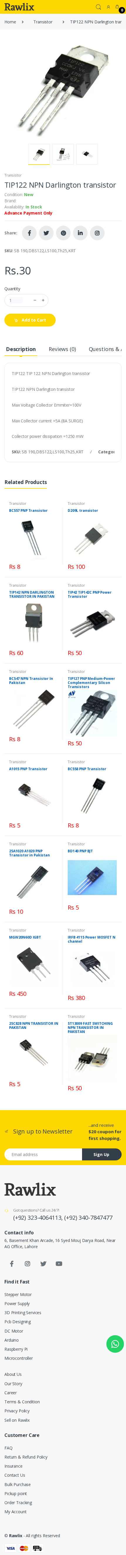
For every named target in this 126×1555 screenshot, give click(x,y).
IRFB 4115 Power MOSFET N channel (91, 939)
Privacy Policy (17, 1411)
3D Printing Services (22, 1312)
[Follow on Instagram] (97, 233)
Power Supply (17, 1303)
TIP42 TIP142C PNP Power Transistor (90, 594)
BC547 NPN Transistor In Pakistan (31, 680)
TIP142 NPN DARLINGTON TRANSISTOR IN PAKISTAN (32, 594)
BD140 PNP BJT (80, 851)
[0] (117, 7)
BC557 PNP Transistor (28, 510)
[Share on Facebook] (29, 233)
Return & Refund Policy (25, 1457)
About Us (13, 1374)
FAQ (8, 1448)
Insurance (13, 1466)
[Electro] (19, 7)
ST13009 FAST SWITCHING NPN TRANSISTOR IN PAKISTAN (90, 1027)
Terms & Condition (22, 1401)
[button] (98, 6)
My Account (15, 1511)
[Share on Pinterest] (63, 233)
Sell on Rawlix (17, 1420)
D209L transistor (83, 510)
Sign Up (101, 1154)
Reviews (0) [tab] (62, 349)
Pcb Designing (17, 1321)
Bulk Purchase (17, 1484)
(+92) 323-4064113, (38, 1217)
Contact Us (14, 1475)
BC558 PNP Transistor (87, 768)
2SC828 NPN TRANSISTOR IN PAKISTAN (33, 1025)
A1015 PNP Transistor (28, 768)
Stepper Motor (18, 1294)
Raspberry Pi (16, 1349)
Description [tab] (21, 349)
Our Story (13, 1383)
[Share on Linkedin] (80, 233)
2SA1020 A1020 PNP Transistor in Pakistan (29, 853)
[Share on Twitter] (46, 233)
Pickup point (15, 1493)
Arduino (11, 1340)
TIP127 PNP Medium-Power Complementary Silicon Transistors (91, 682)
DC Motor (13, 1331)
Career (10, 1392)
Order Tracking (18, 1502)
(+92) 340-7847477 (88, 1217)
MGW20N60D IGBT (25, 937)
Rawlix (15, 1535)
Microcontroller (18, 1358)
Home (10, 22)
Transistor (42, 22)
